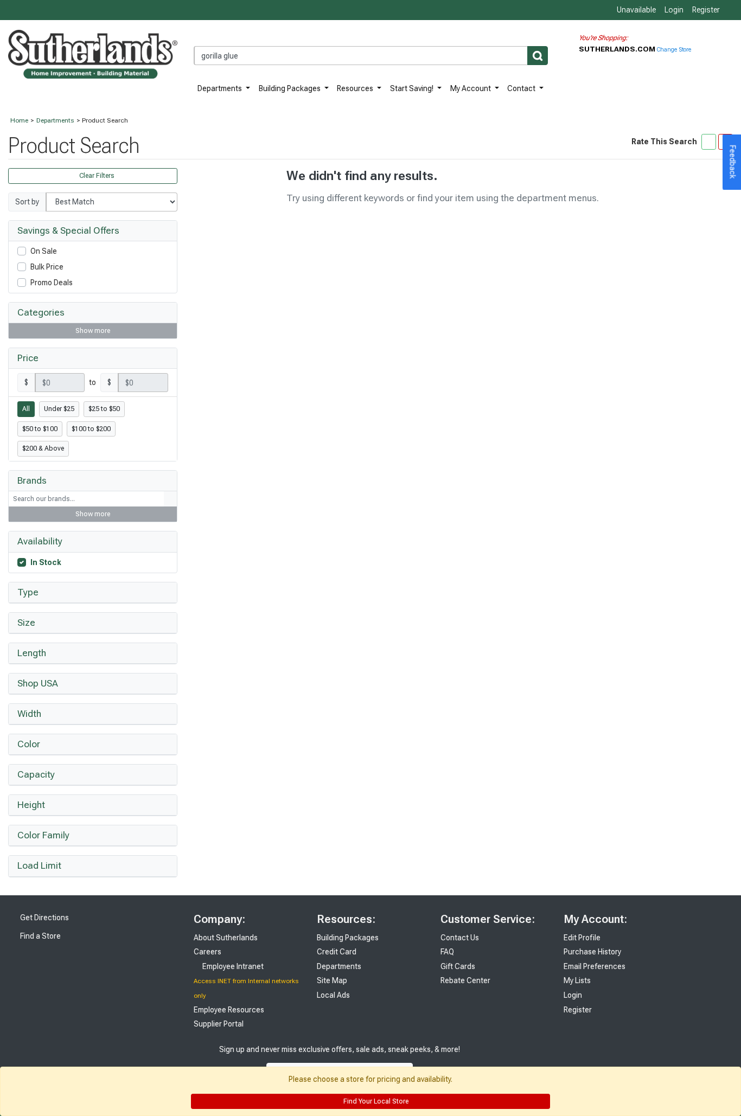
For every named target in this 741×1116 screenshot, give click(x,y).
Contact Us (459, 937)
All (26, 409)
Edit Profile (582, 937)
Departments (220, 88)
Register (706, 9)
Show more (92, 331)
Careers (207, 951)
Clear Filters (96, 175)
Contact (522, 88)
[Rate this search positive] (708, 141)
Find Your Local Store (375, 1101)
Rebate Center (465, 980)
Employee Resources (229, 1009)
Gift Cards (457, 966)
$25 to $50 (104, 409)
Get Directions (43, 917)
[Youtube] (510, 1060)
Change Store (674, 49)
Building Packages (290, 88)
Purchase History (592, 951)
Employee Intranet (232, 966)
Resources (356, 88)
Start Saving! (412, 88)
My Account (471, 88)
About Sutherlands (226, 937)
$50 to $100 (40, 429)
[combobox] (371, 55)
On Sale (43, 251)
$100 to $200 (91, 429)
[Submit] (537, 55)
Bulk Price (46, 266)
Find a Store (39, 936)
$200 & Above (43, 448)
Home (19, 120)
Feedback (733, 162)
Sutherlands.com (618, 48)
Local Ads (333, 995)
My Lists (577, 980)
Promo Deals (51, 282)
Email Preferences (594, 966)
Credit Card (336, 951)
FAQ (447, 951)
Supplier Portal (219, 1023)
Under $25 (59, 409)
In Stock (45, 562)
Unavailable (635, 9)
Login (674, 9)
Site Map (332, 980)
